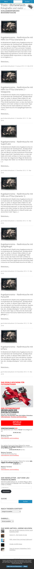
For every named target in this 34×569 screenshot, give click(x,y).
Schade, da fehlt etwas (15, 544)
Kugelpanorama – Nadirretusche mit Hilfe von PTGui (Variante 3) (17, 38)
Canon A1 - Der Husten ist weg (18, 535)
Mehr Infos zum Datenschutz (14, 566)
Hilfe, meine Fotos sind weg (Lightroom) (20, 539)
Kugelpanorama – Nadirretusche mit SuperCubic (17, 142)
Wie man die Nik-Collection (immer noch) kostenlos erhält (21, 531)
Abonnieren (6, 491)
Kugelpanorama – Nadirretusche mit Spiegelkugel (17, 245)
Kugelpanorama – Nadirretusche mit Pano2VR (17, 295)
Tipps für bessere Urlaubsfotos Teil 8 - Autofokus (20, 549)
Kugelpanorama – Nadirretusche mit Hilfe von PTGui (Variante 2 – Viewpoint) (17, 89)
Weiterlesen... (5, 61)
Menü (6, 1)
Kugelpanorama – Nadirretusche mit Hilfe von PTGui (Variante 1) (17, 195)
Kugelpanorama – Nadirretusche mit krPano (17, 347)
